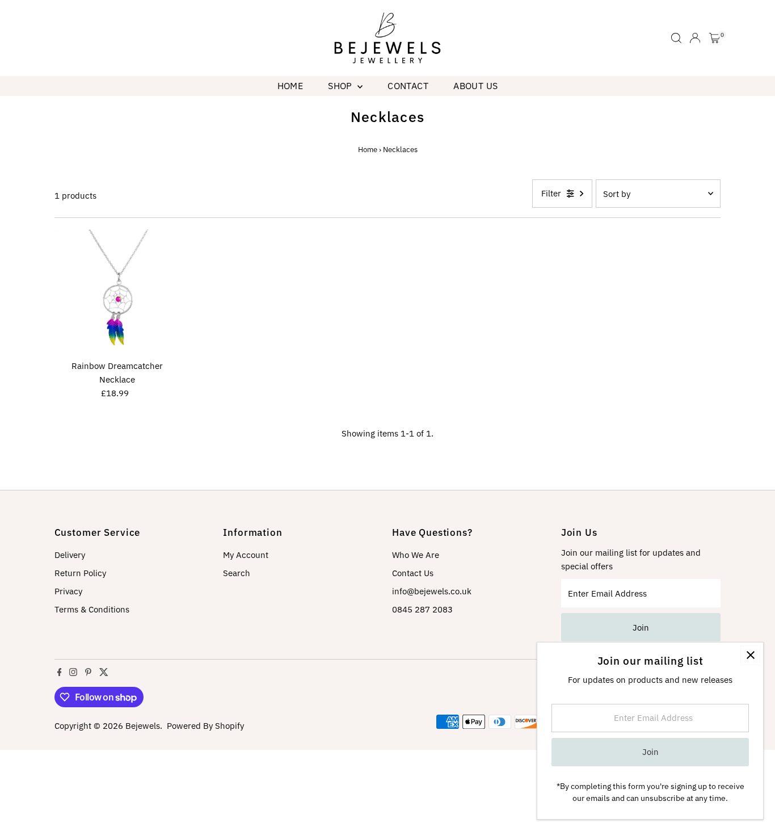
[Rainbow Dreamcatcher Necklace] (117, 292)
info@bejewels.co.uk (431, 591)
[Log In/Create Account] (695, 38)
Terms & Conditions (91, 609)
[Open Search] (676, 38)
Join (641, 627)
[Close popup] (750, 655)
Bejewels (142, 725)
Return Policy (80, 573)
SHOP (341, 85)
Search (236, 573)
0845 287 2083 (422, 609)
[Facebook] (59, 673)
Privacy (68, 591)
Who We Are (415, 554)
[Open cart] (715, 38)
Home (290, 85)
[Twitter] (103, 673)
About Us (475, 85)
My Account (245, 554)
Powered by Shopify (205, 725)
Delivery (69, 554)
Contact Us (412, 573)
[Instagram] (73, 673)
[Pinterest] (88, 673)
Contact (407, 85)
